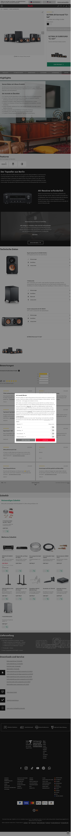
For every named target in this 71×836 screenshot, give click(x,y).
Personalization (20, 433)
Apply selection (26, 440)
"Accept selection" (20, 416)
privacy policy (47, 419)
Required (19, 424)
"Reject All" (29, 406)
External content (20, 436)
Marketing (19, 430)
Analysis (18, 427)
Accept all (45, 440)
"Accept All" (29, 411)
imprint (17, 421)
